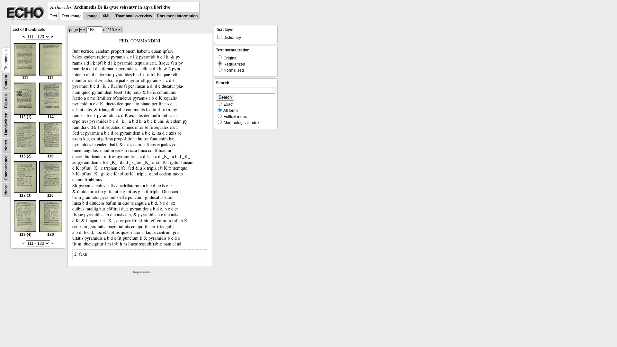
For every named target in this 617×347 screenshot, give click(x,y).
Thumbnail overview (133, 16)
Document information (177, 16)
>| (119, 30)
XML (107, 16)
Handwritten (6, 124)
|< (80, 30)
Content (6, 82)
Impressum (142, 272)
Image (92, 16)
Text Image (72, 16)
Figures (6, 101)
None (6, 190)
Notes (6, 145)
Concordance (6, 168)
